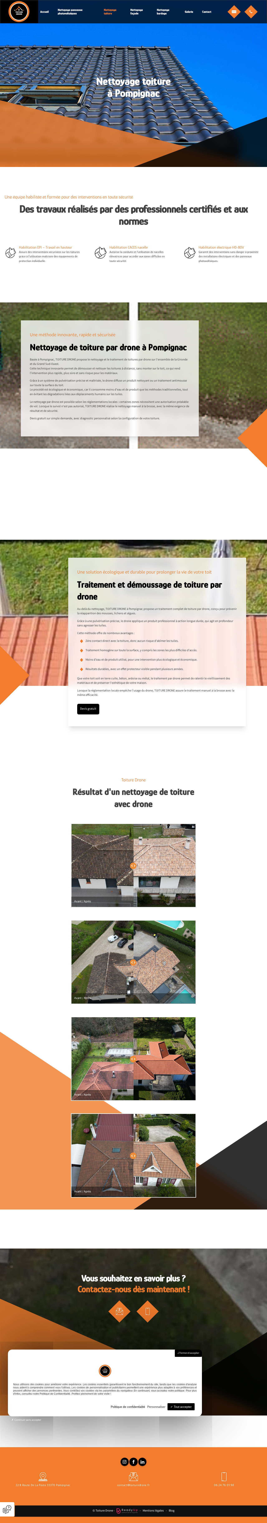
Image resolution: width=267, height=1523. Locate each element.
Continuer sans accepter (27, 1420)
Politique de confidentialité (128, 1406)
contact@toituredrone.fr (133, 1485)
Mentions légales (153, 1511)
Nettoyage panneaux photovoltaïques (70, 11)
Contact (206, 11)
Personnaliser (156, 1406)
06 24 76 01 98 (224, 1485)
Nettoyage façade (136, 11)
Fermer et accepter (189, 1353)
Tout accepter (182, 1406)
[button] (234, 11)
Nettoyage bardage (163, 11)
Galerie (189, 11)
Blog (171, 1511)
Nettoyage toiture (110, 11)
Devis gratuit (88, 709)
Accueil (44, 11)
